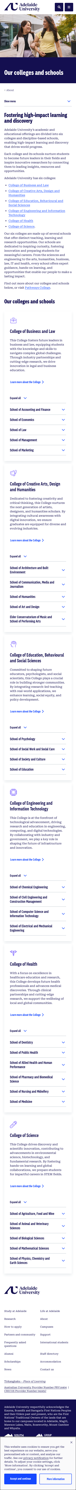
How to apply (13, 1326)
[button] (71, 1442)
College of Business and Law (28, 185)
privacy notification (36, 1458)
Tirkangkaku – (25, 1381)
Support (45, 1334)
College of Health (20, 220)
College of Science (21, 226)
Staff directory (49, 1353)
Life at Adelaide (50, 1311)
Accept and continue (20, 1478)
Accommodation (50, 1361)
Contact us (47, 1369)
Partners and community (19, 1334)
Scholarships (12, 1361)
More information (56, 1479)
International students (54, 1342)
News (7, 1369)
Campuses (46, 1326)
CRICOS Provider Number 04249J (25, 1391)
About (44, 1318)
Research (10, 1318)
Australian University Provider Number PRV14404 (35, 1387)
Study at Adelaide (15, 1311)
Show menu (10, 101)
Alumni (8, 1353)
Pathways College (37, 287)
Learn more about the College (25, 382)
